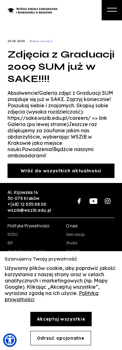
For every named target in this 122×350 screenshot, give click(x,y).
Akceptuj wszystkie (61, 319)
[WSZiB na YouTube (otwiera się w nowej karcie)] (93, 201)
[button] (10, 340)
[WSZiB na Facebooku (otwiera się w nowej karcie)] (79, 201)
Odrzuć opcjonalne (60, 338)
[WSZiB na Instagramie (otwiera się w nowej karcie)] (107, 201)
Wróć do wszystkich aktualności (61, 171)
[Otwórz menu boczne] (112, 10)
